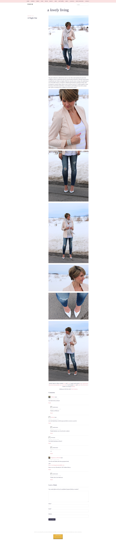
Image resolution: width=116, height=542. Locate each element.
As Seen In (72, 1)
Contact (87, 1)
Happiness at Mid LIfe (55, 457)
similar (72, 386)
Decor (46, 1)
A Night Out (32, 18)
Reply (49, 402)
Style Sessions (74, 389)
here (64, 383)
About (66, 1)
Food (42, 1)
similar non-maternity (61, 385)
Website (50, 514)
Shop (56, 1)
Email (49, 508)
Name (50, 503)
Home (28, 1)
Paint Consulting (79, 1)
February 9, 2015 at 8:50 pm (53, 419)
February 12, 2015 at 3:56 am (53, 459)
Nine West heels (84, 385)
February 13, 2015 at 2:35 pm (55, 429)
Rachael (52, 417)
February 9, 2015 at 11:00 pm (53, 439)
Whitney (53, 397)
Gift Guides (61, 1)
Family (37, 1)
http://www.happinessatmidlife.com (56, 465)
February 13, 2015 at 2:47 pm (55, 475)
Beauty (51, 1)
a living (58, 10)
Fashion (32, 1)
